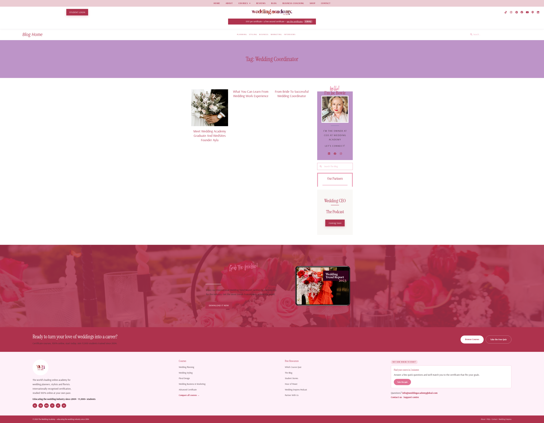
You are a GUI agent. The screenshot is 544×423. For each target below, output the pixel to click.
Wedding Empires (505, 419)
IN (64, 406)
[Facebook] (522, 12)
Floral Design (184, 378)
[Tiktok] (505, 12)
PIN (46, 406)
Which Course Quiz (293, 367)
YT (58, 406)
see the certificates (295, 21)
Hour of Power (291, 384)
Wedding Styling (186, 372)
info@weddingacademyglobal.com (419, 392)
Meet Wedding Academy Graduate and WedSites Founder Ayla (209, 135)
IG (35, 406)
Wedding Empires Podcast (296, 389)
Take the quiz (402, 382)
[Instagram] (511, 12)
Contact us (396, 397)
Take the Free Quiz (498, 339)
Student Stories (291, 378)
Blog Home (32, 34)
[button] (335, 223)
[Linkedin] (538, 12)
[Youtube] (527, 12)
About (483, 419)
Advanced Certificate (188, 389)
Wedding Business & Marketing (192, 384)
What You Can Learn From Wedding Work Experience (250, 93)
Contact (494, 419)
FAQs (488, 419)
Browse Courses (472, 339)
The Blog (288, 372)
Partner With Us (291, 395)
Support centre (411, 397)
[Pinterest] (516, 12)
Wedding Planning (186, 367)
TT (52, 406)
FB (41, 406)
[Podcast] (532, 12)
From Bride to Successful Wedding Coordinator (292, 93)
